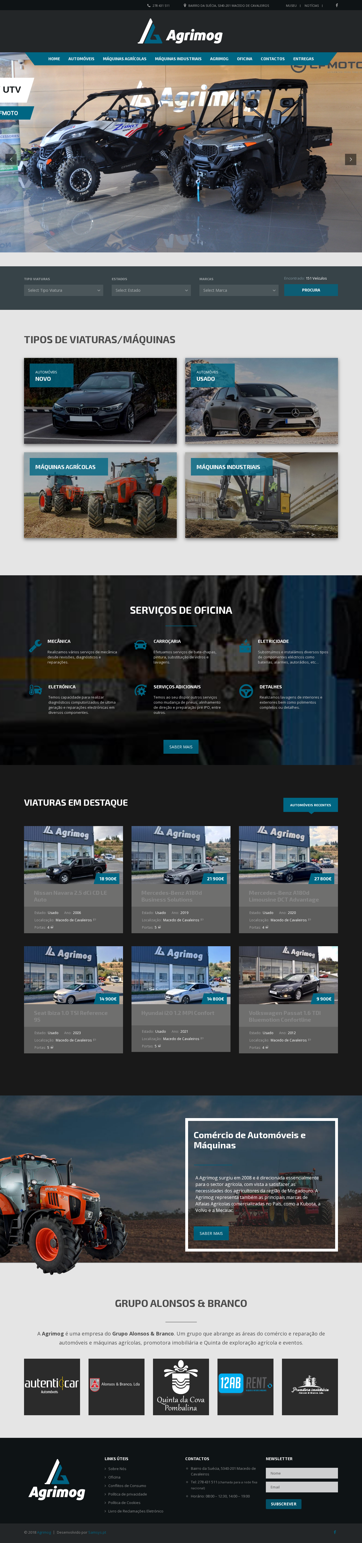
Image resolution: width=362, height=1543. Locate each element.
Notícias (312, 5)
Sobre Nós (117, 1469)
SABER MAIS (181, 746)
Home (54, 58)
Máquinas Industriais (178, 58)
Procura (311, 290)
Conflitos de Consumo (127, 1486)
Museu (291, 5)
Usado (206, 378)
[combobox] (63, 290)
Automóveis (81, 58)
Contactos (273, 58)
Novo (43, 378)
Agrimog (219, 58)
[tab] (310, 805)
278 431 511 (161, 5)
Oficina (244, 58)
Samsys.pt (97, 1532)
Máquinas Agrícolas (124, 58)
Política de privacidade (127, 1494)
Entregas (303, 58)
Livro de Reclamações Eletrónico (135, 1511)
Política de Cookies (124, 1503)
